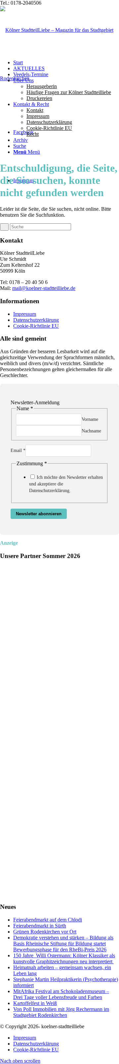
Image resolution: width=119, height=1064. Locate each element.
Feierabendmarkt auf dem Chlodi (47, 920)
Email (18, 450)
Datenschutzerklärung (36, 320)
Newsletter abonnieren (38, 513)
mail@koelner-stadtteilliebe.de (43, 288)
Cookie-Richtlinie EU (36, 326)
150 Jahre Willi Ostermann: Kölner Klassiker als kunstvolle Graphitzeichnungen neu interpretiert (64, 958)
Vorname (90, 419)
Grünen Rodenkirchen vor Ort (44, 931)
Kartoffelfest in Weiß (35, 1003)
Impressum (24, 314)
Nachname (91, 430)
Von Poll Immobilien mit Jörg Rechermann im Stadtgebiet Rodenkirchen (61, 1012)
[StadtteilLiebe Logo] (59, 78)
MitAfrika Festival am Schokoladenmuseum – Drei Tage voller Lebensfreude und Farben (61, 994)
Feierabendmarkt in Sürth (39, 925)
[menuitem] (66, 89)
